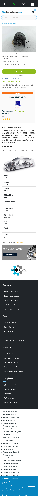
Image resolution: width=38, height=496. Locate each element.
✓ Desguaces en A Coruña (10, 472)
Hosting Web (8, 331)
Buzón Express (9, 327)
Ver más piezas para (12, 243)
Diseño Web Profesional (12, 358)
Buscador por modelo (11, 296)
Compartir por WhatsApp (11, 81)
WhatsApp (20, 111)
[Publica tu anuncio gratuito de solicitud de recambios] (23, 4)
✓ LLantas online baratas (10, 440)
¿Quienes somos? (10, 385)
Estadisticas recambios (12, 309)
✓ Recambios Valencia (9, 426)
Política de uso (9, 398)
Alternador (14, 85)
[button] (34, 27)
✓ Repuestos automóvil (9, 414)
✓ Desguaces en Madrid (9, 475)
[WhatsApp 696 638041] (14, 4)
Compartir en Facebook (11, 79)
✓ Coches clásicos (7, 449)
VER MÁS (11, 254)
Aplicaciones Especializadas (13, 371)
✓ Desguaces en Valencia (10, 466)
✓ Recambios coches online (10, 452)
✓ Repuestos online (8, 420)
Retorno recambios (10, 23)
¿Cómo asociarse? (10, 389)
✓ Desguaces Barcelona (9, 464)
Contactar (7, 394)
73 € (20, 71)
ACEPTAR (6, 482)
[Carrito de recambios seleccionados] (33, 12)
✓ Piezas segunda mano (9, 446)
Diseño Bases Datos (11, 363)
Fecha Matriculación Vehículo (14, 340)
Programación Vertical (11, 367)
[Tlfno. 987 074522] (5, 4)
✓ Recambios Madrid (8, 423)
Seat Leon (19, 243)
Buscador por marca (11, 292)
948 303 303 (8, 111)
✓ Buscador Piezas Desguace (11, 432)
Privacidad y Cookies (11, 402)
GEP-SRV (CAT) (9, 354)
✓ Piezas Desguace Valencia (11, 461)
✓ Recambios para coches (10, 417)
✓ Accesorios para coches (10, 438)
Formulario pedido (10, 305)
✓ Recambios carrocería (9, 443)
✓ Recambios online (8, 455)
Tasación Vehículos (10, 323)
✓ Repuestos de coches (9, 411)
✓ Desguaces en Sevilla (9, 469)
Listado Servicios (10, 336)
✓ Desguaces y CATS (8, 435)
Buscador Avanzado (11, 300)
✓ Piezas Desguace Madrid (10, 458)
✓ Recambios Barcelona (9, 429)
